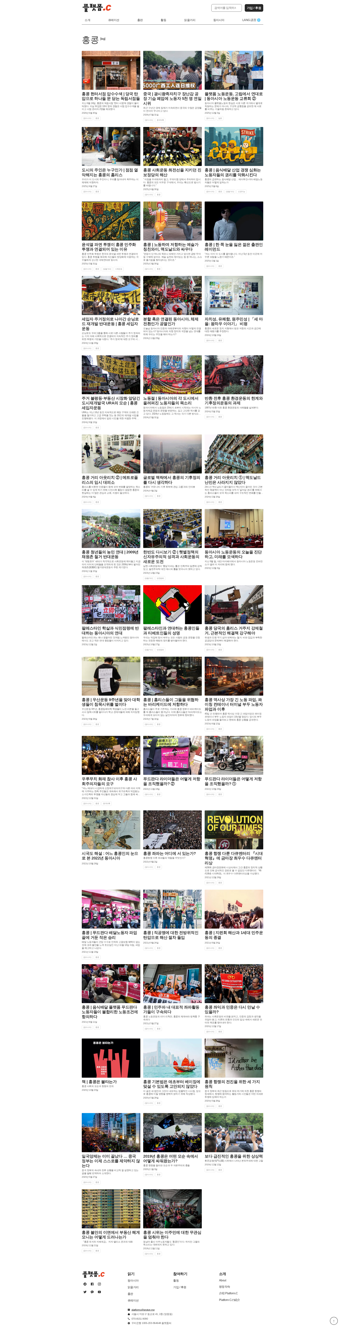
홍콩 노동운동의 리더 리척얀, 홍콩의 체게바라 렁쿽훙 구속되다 (171, 1018)
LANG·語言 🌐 (251, 20)
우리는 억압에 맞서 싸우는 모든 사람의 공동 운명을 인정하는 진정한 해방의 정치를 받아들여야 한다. (171, 639)
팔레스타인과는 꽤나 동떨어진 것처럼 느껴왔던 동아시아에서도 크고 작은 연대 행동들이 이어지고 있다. (110, 639)
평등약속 (224, 1286)
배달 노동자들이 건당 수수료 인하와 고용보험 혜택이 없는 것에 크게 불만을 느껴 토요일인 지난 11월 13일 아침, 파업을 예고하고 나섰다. (111, 945)
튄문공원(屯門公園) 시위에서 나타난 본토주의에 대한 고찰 (234, 1160)
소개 (87, 20)
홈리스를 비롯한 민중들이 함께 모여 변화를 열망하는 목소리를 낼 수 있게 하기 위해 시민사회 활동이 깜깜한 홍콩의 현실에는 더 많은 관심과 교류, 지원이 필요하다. (111, 489)
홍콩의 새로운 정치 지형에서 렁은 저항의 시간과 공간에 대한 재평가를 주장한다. (233, 330)
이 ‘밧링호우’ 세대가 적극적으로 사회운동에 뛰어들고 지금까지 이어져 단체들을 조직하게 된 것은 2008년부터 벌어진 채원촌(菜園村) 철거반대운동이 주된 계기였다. (111, 564)
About (222, 1280)
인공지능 (241, 192)
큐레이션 (113, 20)
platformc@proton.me (143, 1309)
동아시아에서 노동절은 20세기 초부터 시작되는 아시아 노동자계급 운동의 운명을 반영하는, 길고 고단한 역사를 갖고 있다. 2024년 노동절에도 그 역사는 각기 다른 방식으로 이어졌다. (172, 410)
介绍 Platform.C (228, 1293)
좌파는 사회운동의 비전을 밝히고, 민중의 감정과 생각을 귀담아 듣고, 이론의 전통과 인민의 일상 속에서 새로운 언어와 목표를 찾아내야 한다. (233, 1019)
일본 (220, 118)
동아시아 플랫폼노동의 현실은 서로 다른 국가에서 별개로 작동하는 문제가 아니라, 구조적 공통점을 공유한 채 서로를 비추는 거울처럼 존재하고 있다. (233, 106)
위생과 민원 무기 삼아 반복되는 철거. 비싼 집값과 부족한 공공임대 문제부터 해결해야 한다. (233, 639)
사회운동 (118, 269)
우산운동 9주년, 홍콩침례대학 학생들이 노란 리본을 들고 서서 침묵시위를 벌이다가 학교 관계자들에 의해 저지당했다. (110, 712)
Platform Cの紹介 (229, 1299)
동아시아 (218, 20)
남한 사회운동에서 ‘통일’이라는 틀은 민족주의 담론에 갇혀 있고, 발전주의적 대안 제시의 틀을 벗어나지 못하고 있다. (172, 567)
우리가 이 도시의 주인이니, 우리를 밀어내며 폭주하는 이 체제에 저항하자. (110, 181)
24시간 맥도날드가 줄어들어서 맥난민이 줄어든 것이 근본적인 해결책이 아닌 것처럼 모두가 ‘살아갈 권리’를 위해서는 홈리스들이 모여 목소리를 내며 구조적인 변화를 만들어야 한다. (234, 490)
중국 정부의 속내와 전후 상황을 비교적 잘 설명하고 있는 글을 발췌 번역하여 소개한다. (110, 1172)
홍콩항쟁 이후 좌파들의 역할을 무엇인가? (164, 858)
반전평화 (160, 578)
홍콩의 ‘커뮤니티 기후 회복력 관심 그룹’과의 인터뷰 (169, 486)
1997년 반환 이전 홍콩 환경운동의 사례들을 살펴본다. (232, 407)
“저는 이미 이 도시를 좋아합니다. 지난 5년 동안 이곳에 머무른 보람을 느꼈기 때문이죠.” (233, 255)
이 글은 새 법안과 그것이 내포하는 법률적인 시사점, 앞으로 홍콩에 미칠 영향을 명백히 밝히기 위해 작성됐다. (172, 1092)
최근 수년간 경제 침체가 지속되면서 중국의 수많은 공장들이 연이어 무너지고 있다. (172, 109)
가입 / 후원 (254, 8)
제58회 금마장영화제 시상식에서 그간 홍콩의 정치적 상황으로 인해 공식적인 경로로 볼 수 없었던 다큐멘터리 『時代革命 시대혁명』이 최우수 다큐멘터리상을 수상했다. (234, 870)
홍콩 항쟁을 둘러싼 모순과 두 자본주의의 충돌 (166, 1165)
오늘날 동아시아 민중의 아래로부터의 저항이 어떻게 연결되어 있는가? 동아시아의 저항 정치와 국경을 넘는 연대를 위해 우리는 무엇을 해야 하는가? (172, 331)
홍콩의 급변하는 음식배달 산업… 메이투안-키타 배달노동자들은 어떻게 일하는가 (233, 181)
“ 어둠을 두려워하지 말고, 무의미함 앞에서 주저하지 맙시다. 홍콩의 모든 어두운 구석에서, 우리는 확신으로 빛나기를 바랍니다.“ (172, 182)
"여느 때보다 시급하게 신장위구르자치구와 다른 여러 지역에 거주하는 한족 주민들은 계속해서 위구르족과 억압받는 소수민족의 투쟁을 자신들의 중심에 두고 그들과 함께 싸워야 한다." (111, 791)
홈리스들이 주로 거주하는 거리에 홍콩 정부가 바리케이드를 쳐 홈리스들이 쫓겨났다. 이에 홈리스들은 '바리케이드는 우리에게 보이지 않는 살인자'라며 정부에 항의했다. (172, 712)
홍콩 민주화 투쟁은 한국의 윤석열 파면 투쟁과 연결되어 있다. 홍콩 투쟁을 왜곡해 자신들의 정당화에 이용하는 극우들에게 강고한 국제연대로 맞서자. (110, 257)
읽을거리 (189, 20)
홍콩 (97, 118)
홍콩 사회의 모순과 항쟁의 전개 (98, 1086)
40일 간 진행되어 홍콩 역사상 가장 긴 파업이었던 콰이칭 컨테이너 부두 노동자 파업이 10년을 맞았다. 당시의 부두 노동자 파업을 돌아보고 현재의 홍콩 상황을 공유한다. (233, 716)
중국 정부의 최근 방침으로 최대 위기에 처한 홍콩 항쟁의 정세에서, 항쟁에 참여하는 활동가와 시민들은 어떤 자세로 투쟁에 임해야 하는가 (234, 1094)
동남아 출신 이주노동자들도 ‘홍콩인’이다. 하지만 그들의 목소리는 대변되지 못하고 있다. (171, 1243)
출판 (140, 20)
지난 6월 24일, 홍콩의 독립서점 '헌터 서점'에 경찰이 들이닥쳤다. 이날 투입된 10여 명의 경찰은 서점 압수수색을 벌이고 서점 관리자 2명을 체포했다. (110, 106)
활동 (163, 20)
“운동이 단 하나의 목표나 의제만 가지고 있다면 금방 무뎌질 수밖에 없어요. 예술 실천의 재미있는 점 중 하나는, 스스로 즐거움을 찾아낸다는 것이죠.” (172, 257)
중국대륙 (160, 120)
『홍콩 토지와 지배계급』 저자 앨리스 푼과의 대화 (107, 1241)
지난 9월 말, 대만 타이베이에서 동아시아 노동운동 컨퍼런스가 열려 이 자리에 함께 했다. (234, 563)
